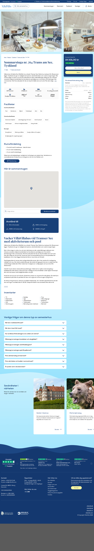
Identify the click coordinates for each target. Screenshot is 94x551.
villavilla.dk (90, 506)
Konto (90, 6)
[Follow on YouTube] (28, 491)
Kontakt (91, 1)
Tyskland (69, 6)
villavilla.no (90, 510)
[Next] (58, 31)
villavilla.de (90, 508)
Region (9, 57)
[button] (31, 188)
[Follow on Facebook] (25, 491)
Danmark (60, 6)
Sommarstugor (49, 6)
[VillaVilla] (6, 6)
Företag (69, 1)
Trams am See (21, 57)
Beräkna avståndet (49, 211)
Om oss (75, 1)
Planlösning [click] (12, 161)
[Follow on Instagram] (27, 491)
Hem (5, 57)
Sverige (77, 6)
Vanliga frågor (83, 1)
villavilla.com (89, 513)
